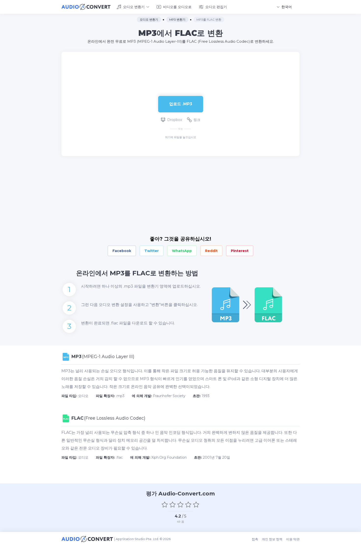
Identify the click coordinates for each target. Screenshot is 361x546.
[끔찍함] (165, 504)
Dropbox (174, 120)
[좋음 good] (188, 504)
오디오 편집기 (216, 7)
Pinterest (240, 251)
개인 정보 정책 (272, 539)
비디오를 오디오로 (177, 7)
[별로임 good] (173, 504)
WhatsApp (182, 251)
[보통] (180, 504)
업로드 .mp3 (180, 104)
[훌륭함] (196, 504)
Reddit (211, 251)
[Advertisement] (180, 68)
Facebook (121, 251)
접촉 (255, 539)
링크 (197, 120)
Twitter (151, 251)
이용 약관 (293, 539)
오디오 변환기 (134, 7)
